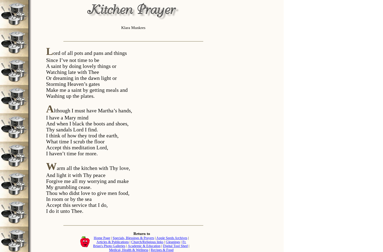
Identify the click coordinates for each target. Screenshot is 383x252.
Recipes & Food (162, 250)
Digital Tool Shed (175, 246)
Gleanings (173, 242)
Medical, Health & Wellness (128, 250)
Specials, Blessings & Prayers (133, 238)
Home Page (102, 238)
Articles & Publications (112, 242)
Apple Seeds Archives (171, 238)
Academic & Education (144, 246)
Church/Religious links (147, 242)
